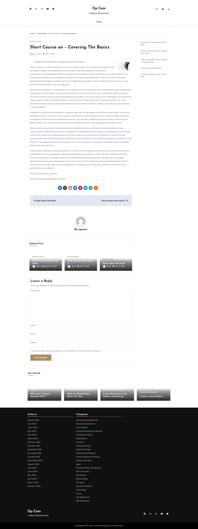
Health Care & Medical (85, 453)
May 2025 (32, 431)
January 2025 (34, 446)
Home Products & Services (113, 390)
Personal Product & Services (88, 468)
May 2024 (32, 475)
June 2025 (32, 427)
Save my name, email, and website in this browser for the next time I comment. (66, 351)
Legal (78, 464)
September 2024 (35, 460)
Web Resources (82, 501)
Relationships (35, 41)
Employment (81, 438)
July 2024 (32, 468)
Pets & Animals (82, 471)
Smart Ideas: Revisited (114, 263)
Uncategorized (82, 497)
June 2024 (32, 471)
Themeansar (117, 526)
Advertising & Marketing (87, 420)
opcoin (39, 54)
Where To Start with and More (43, 173)
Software (80, 482)
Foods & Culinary (83, 446)
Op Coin (99, 8)
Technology (81, 490)
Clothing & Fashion (84, 435)
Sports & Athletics (84, 486)
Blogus (106, 526)
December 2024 (35, 449)
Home (99, 22)
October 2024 (34, 457)
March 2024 (33, 482)
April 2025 (32, 435)
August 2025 (33, 420)
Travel (33, 390)
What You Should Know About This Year (48, 179)
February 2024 (34, 486)
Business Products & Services (79, 390)
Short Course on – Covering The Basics (70, 47)
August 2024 (33, 464)
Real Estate (81, 475)
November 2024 (35, 453)
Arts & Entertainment (148, 392)
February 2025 (34, 442)
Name (33, 325)
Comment (35, 291)
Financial (80, 442)
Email (33, 334)
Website (33, 342)
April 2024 (32, 479)
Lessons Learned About (151, 68)
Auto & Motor (82, 427)
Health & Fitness (83, 449)
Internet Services (83, 460)
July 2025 (32, 424)
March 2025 (33, 438)
